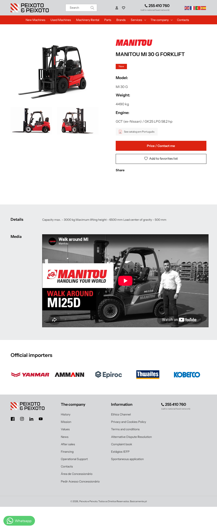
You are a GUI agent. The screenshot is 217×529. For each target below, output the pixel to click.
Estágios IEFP (120, 452)
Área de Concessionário (76, 474)
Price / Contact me (161, 146)
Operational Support (74, 459)
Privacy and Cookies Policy (128, 422)
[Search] (92, 7)
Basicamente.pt (138, 501)
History (65, 414)
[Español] (203, 7)
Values (65, 429)
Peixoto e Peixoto (88, 501)
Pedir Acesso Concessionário (80, 481)
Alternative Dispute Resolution (131, 437)
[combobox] (81, 7)
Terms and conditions (125, 429)
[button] (123, 7)
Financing (67, 452)
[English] (187, 7)
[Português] (198, 7)
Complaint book (121, 444)
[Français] (192, 7)
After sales (68, 444)
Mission (66, 422)
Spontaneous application (127, 459)
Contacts (67, 466)
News (64, 437)
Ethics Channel (121, 414)
